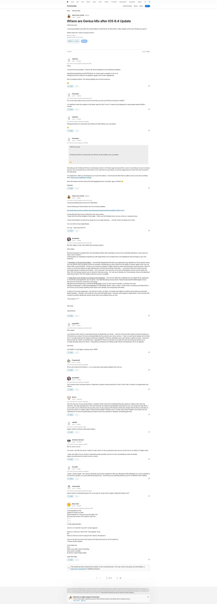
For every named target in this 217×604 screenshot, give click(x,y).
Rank (148, 51)
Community (71, 6)
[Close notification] (148, 597)
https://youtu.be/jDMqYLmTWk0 (81, 177)
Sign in (147, 6)
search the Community (78, 569)
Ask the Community (127, 6)
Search (141, 6)
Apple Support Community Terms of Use (110, 592)
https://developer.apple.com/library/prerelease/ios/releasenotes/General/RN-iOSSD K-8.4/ (95, 210)
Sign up (83, 600)
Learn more (76, 600)
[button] (145, 2)
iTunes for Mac (76, 10)
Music (68, 10)
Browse (135, 6)
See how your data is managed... (127, 592)
